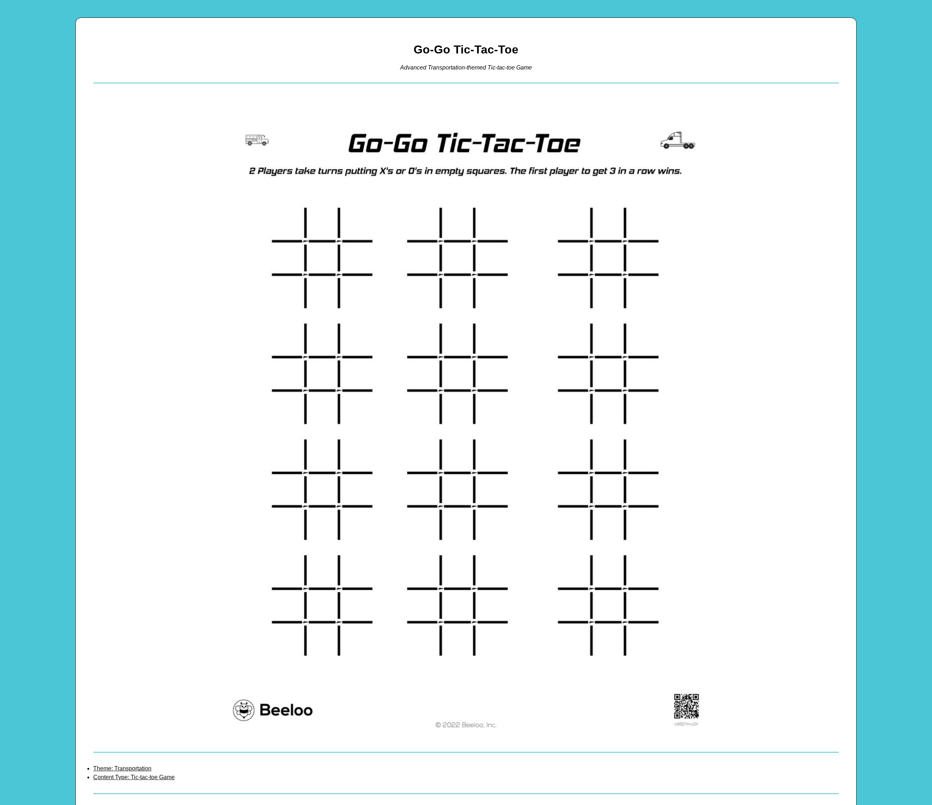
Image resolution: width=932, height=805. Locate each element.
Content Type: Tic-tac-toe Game (134, 777)
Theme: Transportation (122, 768)
